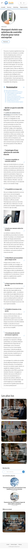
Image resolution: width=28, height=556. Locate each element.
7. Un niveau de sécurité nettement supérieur (14, 101)
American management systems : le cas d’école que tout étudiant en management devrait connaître (14, 521)
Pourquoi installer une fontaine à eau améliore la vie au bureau (14, 488)
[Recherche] (21, 3)
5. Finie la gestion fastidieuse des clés (13, 99)
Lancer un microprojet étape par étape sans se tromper (14, 431)
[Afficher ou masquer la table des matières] (20, 87)
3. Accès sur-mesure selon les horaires (13, 96)
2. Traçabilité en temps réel (11, 94)
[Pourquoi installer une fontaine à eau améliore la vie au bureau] (14, 482)
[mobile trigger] (2, 3)
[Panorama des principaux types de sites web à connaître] (14, 496)
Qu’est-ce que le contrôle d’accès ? (11, 90)
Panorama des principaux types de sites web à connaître (14, 503)
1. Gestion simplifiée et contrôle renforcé (13, 93)
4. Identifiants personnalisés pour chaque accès (15, 97)
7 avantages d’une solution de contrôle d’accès (13, 91)
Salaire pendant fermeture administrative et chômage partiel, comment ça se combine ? (14, 452)
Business (5, 41)
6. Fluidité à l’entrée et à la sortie (12, 100)
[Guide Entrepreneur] (9, 3)
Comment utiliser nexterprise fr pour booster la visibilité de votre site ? (14, 408)
